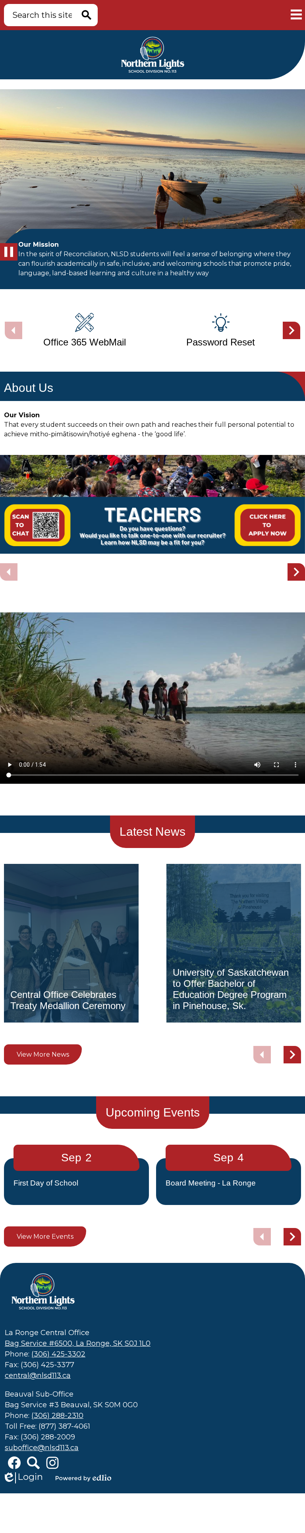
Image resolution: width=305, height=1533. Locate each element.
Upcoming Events (153, 1112)
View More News (43, 1054)
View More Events (45, 1236)
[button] (291, 330)
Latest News (152, 831)
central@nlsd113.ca (38, 1375)
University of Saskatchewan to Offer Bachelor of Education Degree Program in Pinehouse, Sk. (231, 989)
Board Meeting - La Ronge (211, 1183)
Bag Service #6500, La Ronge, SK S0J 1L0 (78, 1343)
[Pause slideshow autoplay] (8, 252)
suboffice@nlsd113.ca (42, 1447)
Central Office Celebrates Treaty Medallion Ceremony (67, 1000)
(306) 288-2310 (57, 1415)
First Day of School (46, 1183)
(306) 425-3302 (58, 1354)
